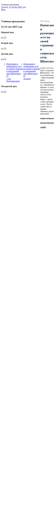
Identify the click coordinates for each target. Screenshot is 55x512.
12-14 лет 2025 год (17, 7)
